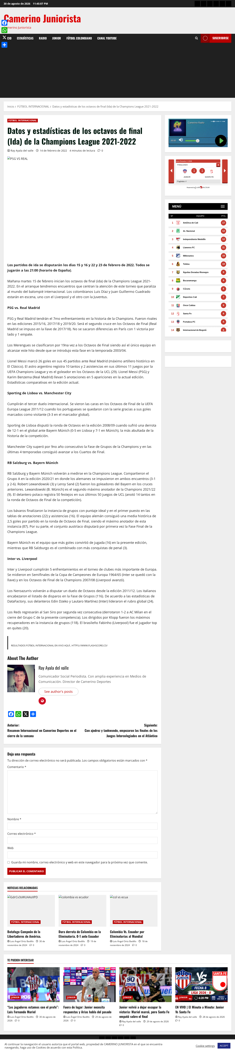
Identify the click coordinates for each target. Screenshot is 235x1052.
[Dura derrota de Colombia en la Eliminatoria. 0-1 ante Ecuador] (82, 911)
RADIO (43, 38)
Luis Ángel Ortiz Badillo (22, 941)
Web (10, 848)
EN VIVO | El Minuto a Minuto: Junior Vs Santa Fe (199, 1009)
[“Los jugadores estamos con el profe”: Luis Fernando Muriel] (33, 984)
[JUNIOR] (216, 3)
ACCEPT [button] (224, 1045)
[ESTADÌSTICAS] (203, 3)
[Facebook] (4, 22)
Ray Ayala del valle (22, 150)
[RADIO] (210, 3)
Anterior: (41, 730)
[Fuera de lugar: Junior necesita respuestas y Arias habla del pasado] (89, 984)
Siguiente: (121, 730)
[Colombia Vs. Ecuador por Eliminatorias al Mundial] (134, 911)
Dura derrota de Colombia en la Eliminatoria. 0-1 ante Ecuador (80, 934)
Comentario (16, 767)
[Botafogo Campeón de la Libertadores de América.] (31, 911)
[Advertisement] (117, 70)
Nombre (14, 819)
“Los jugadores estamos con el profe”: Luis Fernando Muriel (33, 1009)
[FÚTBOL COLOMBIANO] (222, 3)
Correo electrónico (21, 834)
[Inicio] (197, 3)
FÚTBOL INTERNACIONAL (22, 120)
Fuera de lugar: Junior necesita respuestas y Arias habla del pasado (87, 1009)
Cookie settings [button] (205, 1045)
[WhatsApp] (4, 30)
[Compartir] (4, 44)
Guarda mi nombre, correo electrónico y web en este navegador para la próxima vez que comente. (79, 862)
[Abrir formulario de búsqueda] (196, 38)
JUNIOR (56, 38)
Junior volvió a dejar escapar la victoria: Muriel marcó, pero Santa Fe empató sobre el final (144, 1012)
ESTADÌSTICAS (25, 38)
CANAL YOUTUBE (107, 38)
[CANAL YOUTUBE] (228, 3)
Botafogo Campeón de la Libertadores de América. (24, 934)
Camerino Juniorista (42, 18)
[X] (4, 37)
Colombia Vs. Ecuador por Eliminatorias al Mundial (127, 934)
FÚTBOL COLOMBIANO (79, 38)
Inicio (7, 38)
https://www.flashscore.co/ (90, 645)
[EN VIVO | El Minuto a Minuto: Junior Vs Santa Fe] (201, 984)
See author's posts (58, 691)
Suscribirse (220, 38)
